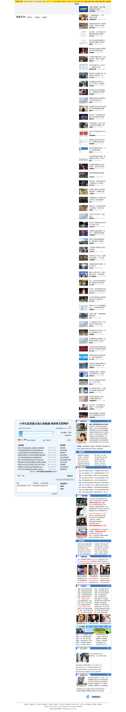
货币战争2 (105, 561)
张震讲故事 (102, 559)
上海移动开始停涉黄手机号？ (102, 485)
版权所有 (80, 706)
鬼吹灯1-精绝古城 (86, 561)
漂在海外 (79, 689)
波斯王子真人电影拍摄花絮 (85, 608)
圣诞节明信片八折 (82, 582)
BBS (104, 1)
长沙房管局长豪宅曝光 (88, 482)
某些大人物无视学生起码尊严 (99, 426)
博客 (96, 1)
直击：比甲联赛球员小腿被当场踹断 (98, 535)
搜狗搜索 (22, 440)
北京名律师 (63, 462)
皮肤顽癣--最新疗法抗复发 (101, 546)
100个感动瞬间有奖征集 (84, 604)
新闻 (80, 482)
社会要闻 (44, 17)
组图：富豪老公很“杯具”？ (85, 597)
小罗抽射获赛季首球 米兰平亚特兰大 (98, 529)
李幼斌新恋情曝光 (105, 578)
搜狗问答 (81, 467)
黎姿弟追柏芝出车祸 (105, 623)
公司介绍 (82, 704)
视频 (86, 1)
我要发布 (70, 476)
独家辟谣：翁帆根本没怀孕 (102, 604)
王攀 (90, 434)
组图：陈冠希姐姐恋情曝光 (85, 593)
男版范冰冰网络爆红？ (88, 487)
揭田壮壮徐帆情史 (82, 576)
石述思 (91, 440)
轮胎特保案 (105, 446)
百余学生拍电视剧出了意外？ (102, 478)
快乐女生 (94, 448)
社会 (80, 492)
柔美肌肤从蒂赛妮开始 (84, 463)
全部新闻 (93, 704)
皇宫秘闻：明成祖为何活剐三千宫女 (98, 506)
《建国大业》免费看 (94, 519)
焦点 (80, 473)
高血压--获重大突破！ (100, 461)
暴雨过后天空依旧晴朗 (98, 691)
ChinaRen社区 (84, 675)
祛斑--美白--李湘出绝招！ (101, 550)
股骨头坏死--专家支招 (100, 465)
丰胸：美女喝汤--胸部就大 (101, 552)
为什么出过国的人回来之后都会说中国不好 (93, 689)
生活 (80, 478)
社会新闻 (37, 17)
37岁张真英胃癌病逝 (81, 517)
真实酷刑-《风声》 (82, 507)
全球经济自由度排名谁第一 (101, 480)
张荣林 (91, 430)
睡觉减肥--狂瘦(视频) (83, 455)
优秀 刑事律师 (64, 457)
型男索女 (90, 685)
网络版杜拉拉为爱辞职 (101, 602)
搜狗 (44, 1)
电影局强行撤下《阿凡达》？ (102, 492)
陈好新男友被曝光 (105, 582)
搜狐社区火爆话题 (80, 651)
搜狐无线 (84, 556)
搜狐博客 (83, 421)
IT (72, 1)
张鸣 (90, 426)
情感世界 (90, 683)
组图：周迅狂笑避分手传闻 (85, 589)
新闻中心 (30, 17)
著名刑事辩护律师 (65, 459)
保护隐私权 (68, 704)
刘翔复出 (92, 446)
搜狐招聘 (44, 704)
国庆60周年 (88, 448)
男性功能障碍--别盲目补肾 (101, 548)
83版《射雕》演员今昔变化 (85, 602)
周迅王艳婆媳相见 (93, 580)
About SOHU (75, 704)
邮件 (93, 1)
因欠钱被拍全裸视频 (81, 432)
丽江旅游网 (63, 455)
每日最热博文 (86, 446)
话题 (80, 485)
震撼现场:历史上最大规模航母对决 (98, 510)
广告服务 (50, 704)
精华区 (62, 486)
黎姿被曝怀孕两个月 (82, 623)
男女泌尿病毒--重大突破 (101, 457)
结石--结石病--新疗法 (83, 461)
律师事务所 (63, 469)
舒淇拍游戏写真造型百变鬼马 (102, 608)
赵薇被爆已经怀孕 (82, 578)
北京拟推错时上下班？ (88, 473)
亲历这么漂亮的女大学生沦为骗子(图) (91, 671)
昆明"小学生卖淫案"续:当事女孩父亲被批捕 (31, 448)
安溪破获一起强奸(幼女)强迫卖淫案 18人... (31, 467)
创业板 (82, 448)
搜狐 (25, 1)
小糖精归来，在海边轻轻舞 (101, 685)
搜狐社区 (83, 648)
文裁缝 (91, 432)
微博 (100, 1)
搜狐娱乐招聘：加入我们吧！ (102, 606)
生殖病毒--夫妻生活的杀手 (101, 544)
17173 (34, 1)
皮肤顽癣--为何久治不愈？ (85, 552)
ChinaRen (29, 1)
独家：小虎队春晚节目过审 (102, 589)
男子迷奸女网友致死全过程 (95, 654)
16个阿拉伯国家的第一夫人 (100, 436)
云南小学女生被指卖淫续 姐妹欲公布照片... (31, 469)
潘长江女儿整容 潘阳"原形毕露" (97, 515)
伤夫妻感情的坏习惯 (83, 548)
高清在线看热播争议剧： (95, 502)
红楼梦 (106, 559)
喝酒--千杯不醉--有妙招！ (101, 554)
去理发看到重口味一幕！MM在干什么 (92, 665)
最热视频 (84, 496)
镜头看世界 (79, 665)
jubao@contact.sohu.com (69, 708)
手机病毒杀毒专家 (86, 563)
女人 (82, 1)
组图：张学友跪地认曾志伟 (102, 591)
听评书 (79, 559)
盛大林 (91, 442)
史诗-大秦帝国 (93, 504)
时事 (80, 489)
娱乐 (64, 1)
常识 (80, 480)
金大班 (104, 504)
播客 (89, 1)
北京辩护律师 (64, 467)
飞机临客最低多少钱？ (88, 480)
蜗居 (103, 502)
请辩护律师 (63, 450)
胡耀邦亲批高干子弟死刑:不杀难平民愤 (99, 508)
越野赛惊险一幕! (81, 538)
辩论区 (62, 488)
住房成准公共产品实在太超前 (100, 442)
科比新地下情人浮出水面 (95, 533)
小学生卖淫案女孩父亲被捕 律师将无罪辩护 (44, 423)
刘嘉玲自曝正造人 (93, 582)
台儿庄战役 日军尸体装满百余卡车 (98, 498)
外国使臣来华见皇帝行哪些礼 (100, 432)
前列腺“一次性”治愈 (100, 463)
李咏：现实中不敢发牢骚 (86, 610)
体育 (58, 1)
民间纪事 (78, 671)
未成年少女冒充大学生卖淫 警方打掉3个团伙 (31, 464)
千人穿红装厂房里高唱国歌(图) (100, 428)
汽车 (75, 1)
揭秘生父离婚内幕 (105, 576)
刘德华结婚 (100, 448)
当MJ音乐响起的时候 (102, 612)
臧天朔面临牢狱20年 (94, 523)
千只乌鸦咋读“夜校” (87, 475)
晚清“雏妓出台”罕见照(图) (101, 599)
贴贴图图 (90, 679)
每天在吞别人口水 (82, 686)
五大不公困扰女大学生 (88, 485)
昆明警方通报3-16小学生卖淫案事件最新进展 (31, 455)
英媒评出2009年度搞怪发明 (101, 679)
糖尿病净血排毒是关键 (84, 465)
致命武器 (99, 504)
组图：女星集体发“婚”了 (101, 597)
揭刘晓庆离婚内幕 (93, 578)
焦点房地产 (39, 1)
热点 (80, 487)
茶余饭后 (83, 586)
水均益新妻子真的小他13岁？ (102, 470)
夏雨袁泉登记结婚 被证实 (96, 521)
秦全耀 (91, 436)
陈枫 (90, 428)
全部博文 (99, 704)
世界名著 (93, 561)
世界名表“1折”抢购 (83, 459)
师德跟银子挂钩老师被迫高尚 (100, 440)
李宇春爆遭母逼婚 (82, 580)
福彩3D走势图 (106, 563)
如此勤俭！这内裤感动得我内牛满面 (91, 669)
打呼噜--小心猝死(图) (83, 457)
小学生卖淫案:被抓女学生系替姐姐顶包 (30, 457)
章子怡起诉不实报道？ (88, 470)
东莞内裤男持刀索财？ (88, 489)
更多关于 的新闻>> (44, 471)
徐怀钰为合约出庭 (93, 623)
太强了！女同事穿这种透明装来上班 (91, 667)
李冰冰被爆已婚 (93, 576)
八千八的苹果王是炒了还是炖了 (100, 434)
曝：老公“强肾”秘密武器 (84, 554)
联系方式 (62, 704)
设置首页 (26, 704)
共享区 (79, 563)
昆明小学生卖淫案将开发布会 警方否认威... (31, 459)
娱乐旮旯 (90, 681)
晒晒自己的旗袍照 (87, 691)
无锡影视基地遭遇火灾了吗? (101, 473)
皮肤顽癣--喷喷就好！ (100, 459)
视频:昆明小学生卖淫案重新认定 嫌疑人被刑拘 (32, 462)
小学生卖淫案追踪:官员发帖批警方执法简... (31, 452)
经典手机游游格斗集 (96, 563)
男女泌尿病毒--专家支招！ (85, 550)
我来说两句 (59, 428)
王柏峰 (91, 438)
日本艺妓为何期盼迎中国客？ (102, 489)
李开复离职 (99, 446)
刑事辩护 (63, 452)
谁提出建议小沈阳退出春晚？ (102, 482)
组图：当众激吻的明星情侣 (85, 595)
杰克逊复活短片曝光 (81, 527)
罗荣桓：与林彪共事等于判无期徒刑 (98, 500)
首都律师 (63, 464)
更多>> (108, 421)
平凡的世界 (99, 561)
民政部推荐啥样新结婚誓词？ (102, 487)
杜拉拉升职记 (94, 559)
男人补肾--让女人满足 (100, 455)
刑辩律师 (63, 448)
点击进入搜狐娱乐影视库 (84, 606)
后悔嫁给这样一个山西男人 (101, 683)
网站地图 (88, 704)
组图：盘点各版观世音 (101, 595)
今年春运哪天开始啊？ (88, 492)
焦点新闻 (90, 677)
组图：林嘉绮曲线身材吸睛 (85, 591)
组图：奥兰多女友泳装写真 (102, 593)
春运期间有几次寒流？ (88, 478)
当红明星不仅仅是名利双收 (101, 681)
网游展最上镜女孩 (81, 442)
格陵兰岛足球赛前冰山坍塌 (96, 537)
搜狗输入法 (33, 704)
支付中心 (39, 704)
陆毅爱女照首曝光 (105, 580)
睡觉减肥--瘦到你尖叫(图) (84, 546)
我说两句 (108, 1)
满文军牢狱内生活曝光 (103, 610)
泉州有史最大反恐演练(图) (100, 438)
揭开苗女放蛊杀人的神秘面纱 (100, 430)
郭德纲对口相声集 (86, 559)
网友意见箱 (96, 697)
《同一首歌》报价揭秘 (86, 612)
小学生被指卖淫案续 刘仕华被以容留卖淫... (31, 450)
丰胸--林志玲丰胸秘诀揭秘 (85, 544)
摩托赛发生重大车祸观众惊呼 (102, 600)
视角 (80, 475)
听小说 (79, 561)
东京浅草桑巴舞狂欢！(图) (85, 600)
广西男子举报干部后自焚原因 (100, 475)
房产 (79, 1)
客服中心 (56, 704)
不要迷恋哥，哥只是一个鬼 (101, 677)
